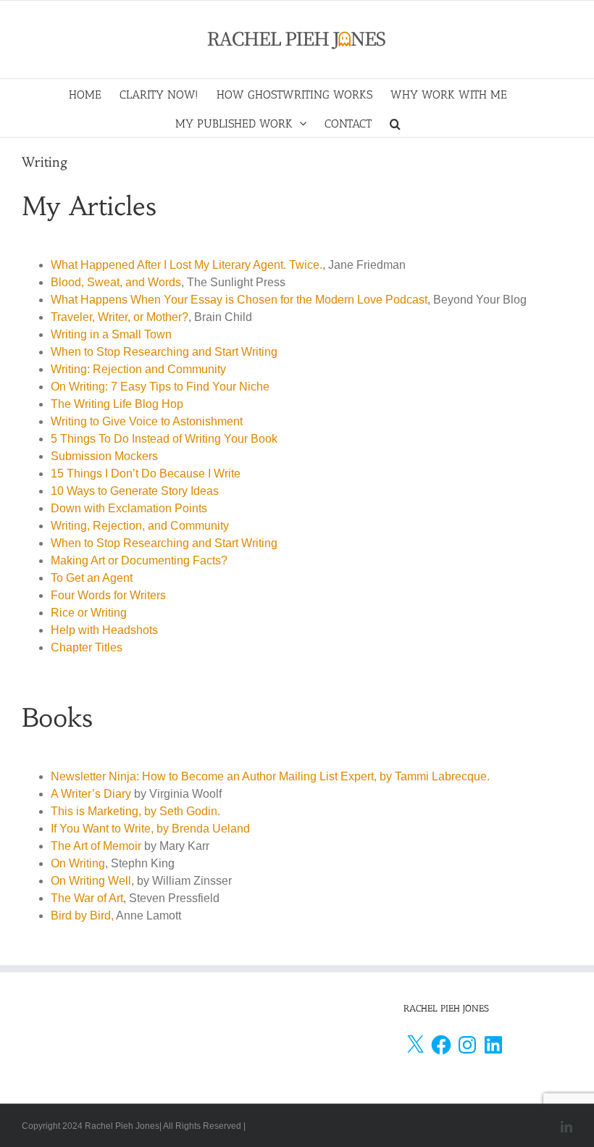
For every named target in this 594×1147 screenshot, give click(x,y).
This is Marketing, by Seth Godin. (135, 811)
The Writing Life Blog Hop (117, 404)
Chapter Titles (86, 647)
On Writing (78, 863)
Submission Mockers (104, 456)
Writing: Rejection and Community (138, 369)
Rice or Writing (89, 612)
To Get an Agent (92, 578)
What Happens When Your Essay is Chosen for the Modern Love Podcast (239, 299)
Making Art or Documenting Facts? (139, 560)
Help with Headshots (104, 630)
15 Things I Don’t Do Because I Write (145, 473)
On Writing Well (91, 881)
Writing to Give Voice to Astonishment (147, 421)
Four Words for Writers (108, 595)
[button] (395, 122)
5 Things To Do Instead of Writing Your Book (164, 439)
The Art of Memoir (96, 846)
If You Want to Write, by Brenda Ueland (150, 828)
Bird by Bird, (82, 915)
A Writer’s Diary (91, 794)
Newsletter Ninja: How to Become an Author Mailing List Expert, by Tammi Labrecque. (270, 776)
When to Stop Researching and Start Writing (164, 352)
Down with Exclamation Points (129, 508)
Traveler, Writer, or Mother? (119, 317)
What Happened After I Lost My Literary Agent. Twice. (186, 265)
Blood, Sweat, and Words (116, 282)
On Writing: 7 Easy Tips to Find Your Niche (160, 386)
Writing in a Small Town (111, 334)
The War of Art (87, 898)
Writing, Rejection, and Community (140, 526)
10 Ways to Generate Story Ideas (135, 491)
